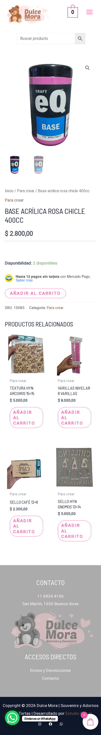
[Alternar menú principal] (89, 12)
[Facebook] (50, 724)
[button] (87, 67)
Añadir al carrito (35, 293)
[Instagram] (39, 724)
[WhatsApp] (61, 724)
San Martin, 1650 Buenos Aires (50, 603)
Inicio (9, 191)
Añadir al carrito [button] (24, 418)
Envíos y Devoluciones (50, 670)
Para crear (25, 191)
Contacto (50, 678)
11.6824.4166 (50, 596)
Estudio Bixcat (78, 713)
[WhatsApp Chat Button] (12, 717)
